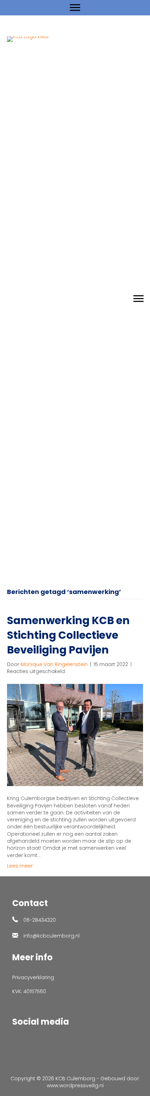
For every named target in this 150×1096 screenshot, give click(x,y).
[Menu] (75, 8)
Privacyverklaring (33, 977)
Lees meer (20, 865)
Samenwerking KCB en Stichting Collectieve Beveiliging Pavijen (68, 635)
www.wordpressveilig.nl (75, 1085)
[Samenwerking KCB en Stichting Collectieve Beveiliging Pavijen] (75, 734)
